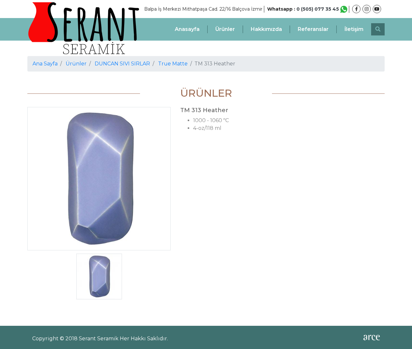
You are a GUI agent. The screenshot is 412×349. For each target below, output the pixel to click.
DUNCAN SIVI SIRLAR (122, 64)
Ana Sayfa (45, 64)
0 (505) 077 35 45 (318, 9)
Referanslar (313, 29)
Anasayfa (187, 29)
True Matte (173, 64)
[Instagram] (366, 9)
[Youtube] (377, 9)
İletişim (353, 29)
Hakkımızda (266, 29)
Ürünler (225, 29)
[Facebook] (356, 9)
